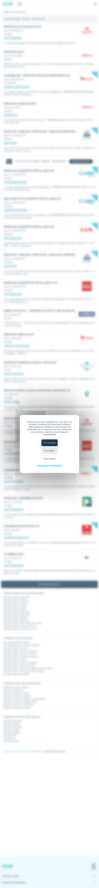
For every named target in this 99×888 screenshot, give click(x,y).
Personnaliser (50, 459)
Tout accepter (49, 442)
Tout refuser (49, 450)
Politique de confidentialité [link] (49, 465)
